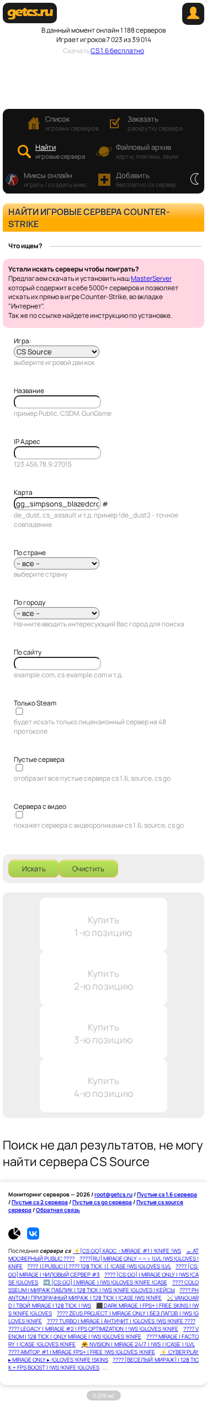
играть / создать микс (55, 179)
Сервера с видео (40, 806)
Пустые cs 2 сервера (40, 1202)
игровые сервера (60, 151)
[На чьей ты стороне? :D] (194, 179)
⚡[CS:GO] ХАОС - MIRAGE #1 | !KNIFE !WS (127, 1251)
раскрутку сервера (155, 123)
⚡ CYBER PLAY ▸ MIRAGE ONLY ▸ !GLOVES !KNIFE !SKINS (103, 1355)
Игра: (22, 341)
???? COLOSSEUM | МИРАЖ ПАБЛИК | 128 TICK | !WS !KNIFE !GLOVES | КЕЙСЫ (103, 1286)
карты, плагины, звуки (147, 151)
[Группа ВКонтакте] (33, 1237)
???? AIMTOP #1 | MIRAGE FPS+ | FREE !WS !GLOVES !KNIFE (81, 1352)
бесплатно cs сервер (146, 179)
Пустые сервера (39, 759)
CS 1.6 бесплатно (117, 50)
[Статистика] (17, 1237)
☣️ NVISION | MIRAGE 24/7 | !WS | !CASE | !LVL (138, 1344)
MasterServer (151, 278)
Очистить (88, 869)
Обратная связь (58, 1210)
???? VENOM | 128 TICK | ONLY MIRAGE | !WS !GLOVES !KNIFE (103, 1332)
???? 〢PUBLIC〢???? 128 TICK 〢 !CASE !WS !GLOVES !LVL (99, 1266)
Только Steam (35, 703)
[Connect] (193, 22)
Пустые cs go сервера (102, 1202)
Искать (34, 869)
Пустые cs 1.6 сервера (167, 1194)
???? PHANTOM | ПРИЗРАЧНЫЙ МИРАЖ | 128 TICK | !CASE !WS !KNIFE (103, 1294)
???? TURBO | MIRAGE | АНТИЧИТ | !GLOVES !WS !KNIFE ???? (121, 1321)
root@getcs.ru (113, 1194)
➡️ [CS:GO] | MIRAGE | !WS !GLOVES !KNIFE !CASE (105, 1282)
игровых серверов (72, 123)
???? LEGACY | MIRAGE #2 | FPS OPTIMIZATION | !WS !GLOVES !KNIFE (93, 1328)
